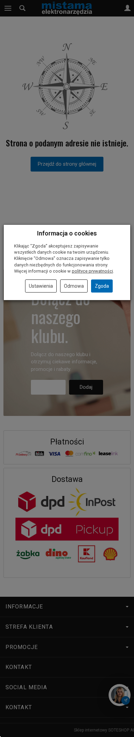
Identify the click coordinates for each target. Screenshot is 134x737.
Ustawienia (41, 286)
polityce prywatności (92, 271)
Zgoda (102, 286)
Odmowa (74, 286)
